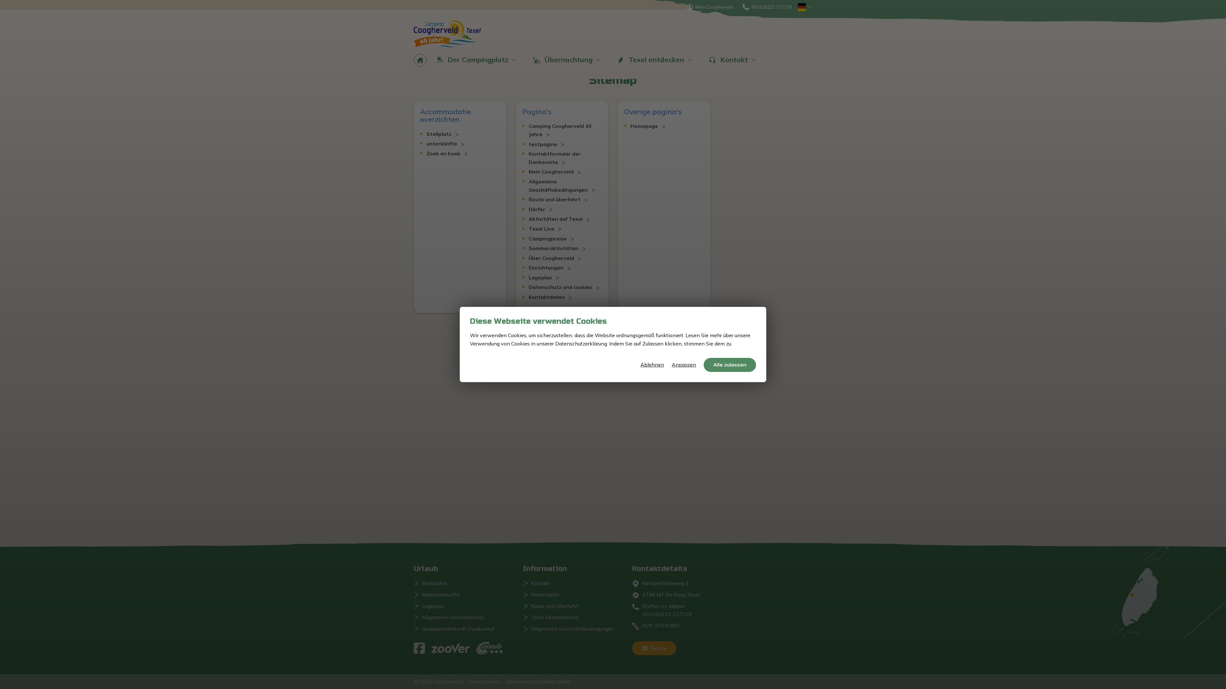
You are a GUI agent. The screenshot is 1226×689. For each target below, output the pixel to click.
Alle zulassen (729, 364)
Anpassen (684, 364)
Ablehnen (652, 364)
